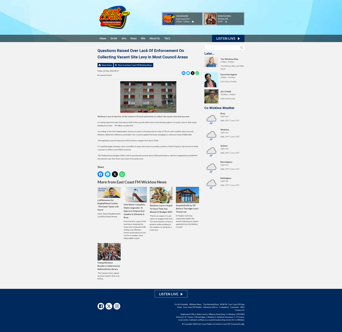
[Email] (193, 22)
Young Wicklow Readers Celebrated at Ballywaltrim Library (109, 265)
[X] (109, 306)
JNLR (242, 307)
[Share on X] (193, 73)
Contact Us (239, 310)
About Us (155, 38)
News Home (107, 65)
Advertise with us (210, 307)
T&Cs (167, 38)
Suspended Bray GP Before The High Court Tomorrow (187, 208)
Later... (209, 53)
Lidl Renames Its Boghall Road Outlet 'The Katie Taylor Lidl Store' (108, 205)
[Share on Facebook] (183, 73)
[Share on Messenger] (188, 73)
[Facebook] (101, 306)
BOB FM (223, 304)
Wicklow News (195, 304)
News (134, 38)
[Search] (242, 47)
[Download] (226, 22)
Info (124, 38)
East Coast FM (182, 19)
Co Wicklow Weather (219, 108)
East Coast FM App (236, 304)
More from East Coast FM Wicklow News (135, 65)
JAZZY (220, 21)
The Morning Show (211, 304)
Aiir (242, 324)
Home (103, 38)
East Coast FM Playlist (192, 307)
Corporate (234, 307)
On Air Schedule (181, 304)
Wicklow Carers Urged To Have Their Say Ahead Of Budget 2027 (161, 208)
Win (143, 38)
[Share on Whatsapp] (197, 73)
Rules (179, 307)
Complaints (224, 307)
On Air (113, 38)
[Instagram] (117, 306)
